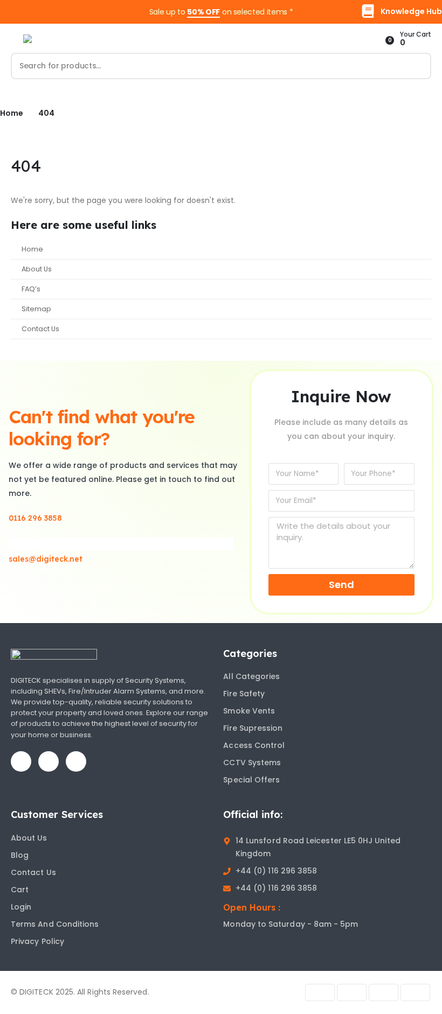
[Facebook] (21, 761)
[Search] (423, 66)
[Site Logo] (66, 38)
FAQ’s (31, 288)
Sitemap (36, 308)
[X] (48, 761)
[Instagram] (76, 761)
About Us (37, 269)
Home (32, 249)
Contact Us (40, 328)
